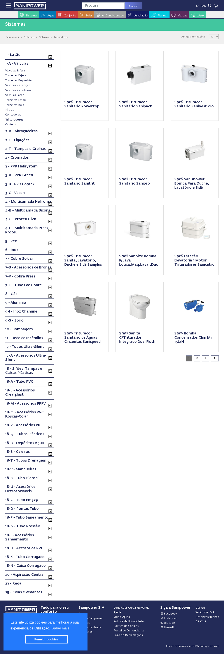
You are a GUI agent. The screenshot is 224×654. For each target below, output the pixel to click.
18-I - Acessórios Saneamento (19, 537)
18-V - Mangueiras (20, 469)
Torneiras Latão (15, 99)
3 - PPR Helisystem (21, 166)
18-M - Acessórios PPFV (25, 403)
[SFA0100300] (85, 228)
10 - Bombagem (19, 329)
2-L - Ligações (17, 140)
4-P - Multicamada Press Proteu (26, 230)
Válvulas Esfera (15, 70)
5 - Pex (11, 241)
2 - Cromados (17, 158)
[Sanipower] (30, 5)
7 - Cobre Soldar (19, 259)
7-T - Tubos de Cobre (23, 285)
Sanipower (12, 37)
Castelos (11, 124)
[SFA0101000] (195, 151)
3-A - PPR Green (19, 175)
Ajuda (117, 612)
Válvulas (44, 37)
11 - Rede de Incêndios (24, 338)
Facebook (170, 613)
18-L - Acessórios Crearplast (20, 392)
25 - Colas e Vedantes (23, 592)
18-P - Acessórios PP (22, 425)
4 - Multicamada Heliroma (28, 202)
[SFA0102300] (195, 228)
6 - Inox (11, 250)
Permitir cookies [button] (46, 639)
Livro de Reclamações (128, 635)
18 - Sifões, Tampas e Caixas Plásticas (23, 371)
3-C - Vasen (15, 193)
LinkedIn (169, 627)
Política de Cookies (126, 626)
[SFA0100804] (139, 305)
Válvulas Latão (14, 95)
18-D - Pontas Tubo (22, 509)
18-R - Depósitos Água (24, 443)
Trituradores (61, 37)
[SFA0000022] (85, 151)
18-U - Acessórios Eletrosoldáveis (20, 489)
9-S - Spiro (14, 320)
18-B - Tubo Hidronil (22, 478)
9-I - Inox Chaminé (21, 311)
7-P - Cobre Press (20, 276)
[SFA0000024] (139, 151)
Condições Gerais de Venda (131, 607)
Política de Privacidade (129, 621)
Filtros (9, 109)
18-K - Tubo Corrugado (25, 557)
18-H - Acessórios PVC (24, 548)
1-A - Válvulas (16, 64)
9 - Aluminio (15, 303)
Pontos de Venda (90, 627)
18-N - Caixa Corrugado (25, 566)
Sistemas (29, 37)
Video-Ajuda (122, 617)
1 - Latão (13, 55)
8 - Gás (11, 294)
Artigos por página (193, 37)
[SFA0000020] (195, 74)
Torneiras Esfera (15, 75)
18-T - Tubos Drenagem (25, 460)
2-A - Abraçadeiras (21, 131)
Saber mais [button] (60, 628)
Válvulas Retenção (17, 85)
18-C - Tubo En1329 (21, 500)
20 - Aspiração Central (24, 575)
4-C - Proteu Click (20, 219)
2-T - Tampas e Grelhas (25, 149)
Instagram (170, 618)
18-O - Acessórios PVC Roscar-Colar (24, 414)
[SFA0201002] (195, 305)
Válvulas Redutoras (18, 90)
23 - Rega (13, 583)
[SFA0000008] (85, 74)
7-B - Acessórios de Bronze (28, 267)
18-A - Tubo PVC (19, 382)
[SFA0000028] (85, 305)
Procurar (133, 6)
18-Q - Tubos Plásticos (24, 434)
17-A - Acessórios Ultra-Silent (26, 358)
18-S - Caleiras (17, 452)
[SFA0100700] (139, 228)
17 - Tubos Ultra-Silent (24, 347)
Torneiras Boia (14, 105)
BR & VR (200, 621)
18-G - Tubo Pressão (22, 526)
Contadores (13, 114)
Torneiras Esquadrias (19, 80)
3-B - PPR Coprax (20, 184)
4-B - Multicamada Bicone (28, 210)
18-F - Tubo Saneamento (27, 517)
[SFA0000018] (139, 74)
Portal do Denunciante (129, 630)
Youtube (169, 623)
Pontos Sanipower (91, 618)
